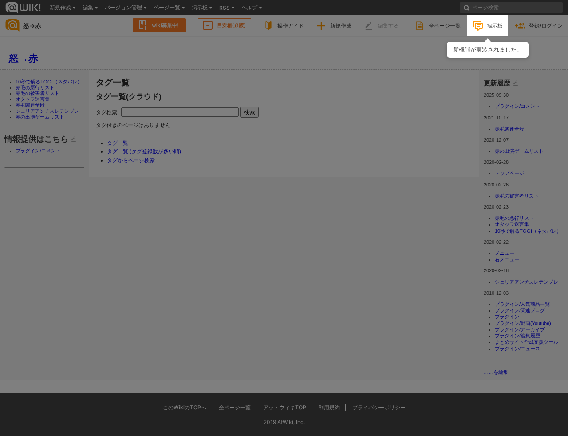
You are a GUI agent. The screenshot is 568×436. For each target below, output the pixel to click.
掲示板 (495, 25)
